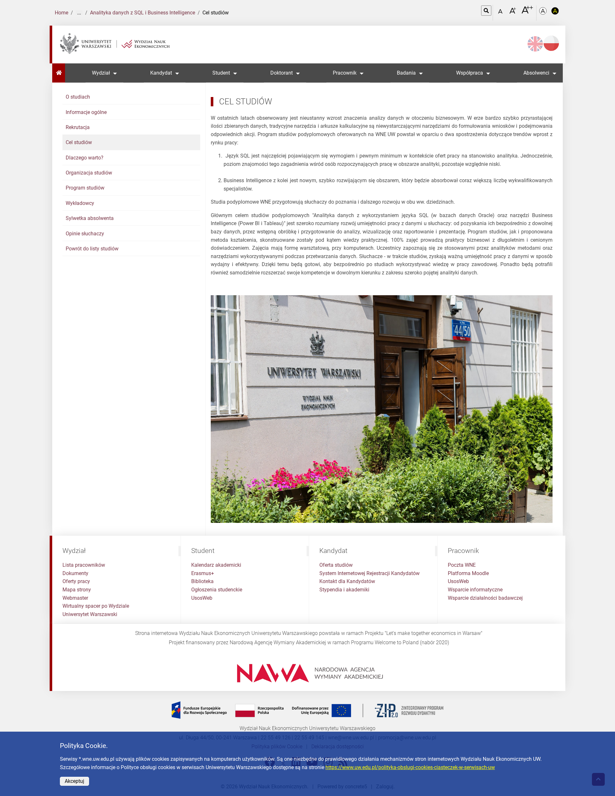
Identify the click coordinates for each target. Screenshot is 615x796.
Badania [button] (406, 73)
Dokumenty (75, 573)
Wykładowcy (80, 203)
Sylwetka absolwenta (90, 218)
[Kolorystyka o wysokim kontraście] (555, 13)
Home (61, 13)
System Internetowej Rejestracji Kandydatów (369, 573)
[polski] (551, 43)
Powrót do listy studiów (92, 249)
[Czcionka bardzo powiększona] (527, 12)
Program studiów (85, 188)
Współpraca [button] (469, 73)
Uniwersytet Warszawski (89, 614)
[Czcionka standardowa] (501, 13)
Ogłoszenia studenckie (216, 590)
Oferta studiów (336, 565)
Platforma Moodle (468, 573)
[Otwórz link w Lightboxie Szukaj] (486, 10)
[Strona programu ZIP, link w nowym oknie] (307, 710)
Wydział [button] (101, 73)
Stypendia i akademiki (344, 590)
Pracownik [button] (345, 73)
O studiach (78, 97)
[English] (535, 44)
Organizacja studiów (89, 173)
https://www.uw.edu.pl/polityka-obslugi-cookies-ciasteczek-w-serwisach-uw (410, 767)
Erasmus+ (202, 573)
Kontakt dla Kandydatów (347, 581)
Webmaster (75, 598)
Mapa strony (76, 590)
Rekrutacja (78, 127)
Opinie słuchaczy (85, 234)
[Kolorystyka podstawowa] (543, 13)
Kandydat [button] (161, 73)
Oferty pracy (76, 581)
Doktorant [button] (281, 73)
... (79, 12)
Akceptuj (74, 781)
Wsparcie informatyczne (475, 590)
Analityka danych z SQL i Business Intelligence (142, 13)
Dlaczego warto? (84, 158)
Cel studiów (79, 142)
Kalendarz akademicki (216, 565)
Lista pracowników (83, 565)
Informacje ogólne (86, 112)
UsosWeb (201, 598)
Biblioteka (202, 581)
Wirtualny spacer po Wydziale (95, 606)
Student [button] (221, 73)
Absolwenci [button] (536, 73)
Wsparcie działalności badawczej (485, 598)
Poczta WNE (462, 565)
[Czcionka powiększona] (513, 12)
